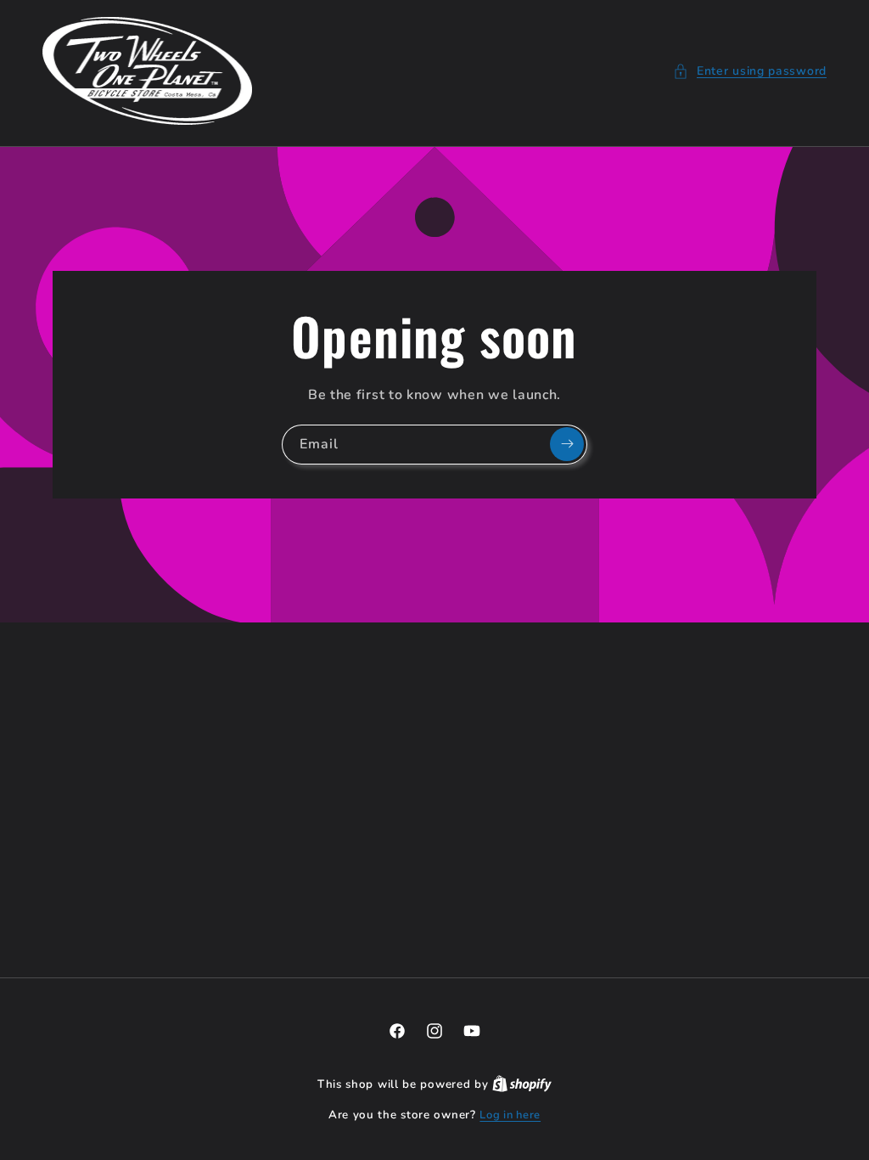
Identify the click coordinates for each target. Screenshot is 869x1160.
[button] (750, 71)
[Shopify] (522, 1084)
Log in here (510, 1115)
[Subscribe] (567, 444)
